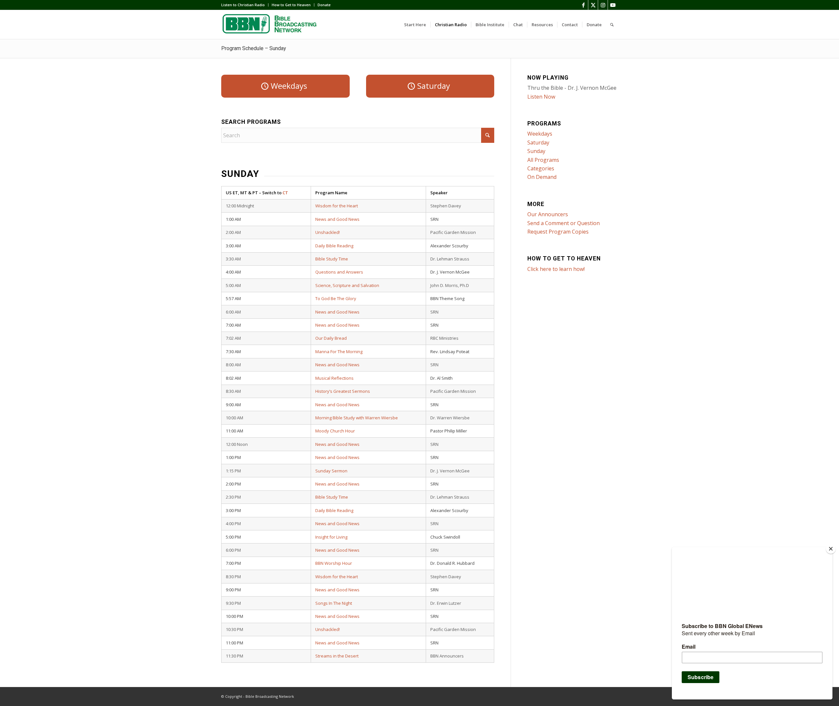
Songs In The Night (333, 603)
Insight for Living (331, 537)
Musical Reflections (334, 378)
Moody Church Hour (335, 431)
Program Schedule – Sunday (253, 48)
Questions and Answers (339, 272)
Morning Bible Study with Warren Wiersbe (356, 418)
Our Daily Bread (331, 338)
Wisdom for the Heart (336, 206)
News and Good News (337, 219)
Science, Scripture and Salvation (347, 285)
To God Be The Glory (335, 298)
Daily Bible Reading (334, 246)
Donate (324, 4)
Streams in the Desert (337, 656)
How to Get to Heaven (291, 4)
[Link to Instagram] (603, 5)
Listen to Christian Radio (243, 4)
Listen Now (541, 96)
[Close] (831, 549)
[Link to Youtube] (613, 5)
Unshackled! (327, 232)
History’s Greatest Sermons (342, 391)
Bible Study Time (331, 259)
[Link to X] (593, 5)
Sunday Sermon (331, 471)
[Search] (612, 24)
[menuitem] (244, 5)
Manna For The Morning (338, 351)
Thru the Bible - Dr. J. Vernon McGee (571, 87)
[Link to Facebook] (583, 5)
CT (285, 193)
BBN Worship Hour (333, 563)
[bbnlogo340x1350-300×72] (270, 24)
